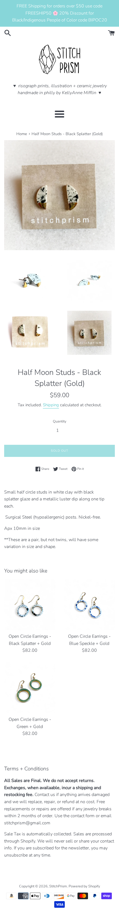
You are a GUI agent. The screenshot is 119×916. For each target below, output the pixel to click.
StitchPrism (58, 886)
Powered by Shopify (84, 886)
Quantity (59, 421)
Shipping (51, 405)
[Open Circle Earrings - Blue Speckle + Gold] (89, 604)
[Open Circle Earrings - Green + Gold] (29, 688)
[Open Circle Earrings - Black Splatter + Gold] (29, 604)
